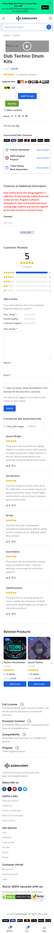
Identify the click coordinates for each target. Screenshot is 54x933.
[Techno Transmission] (15, 648)
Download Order (10, 874)
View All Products (10, 800)
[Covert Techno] (39, 648)
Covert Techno (35, 662)
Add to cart (27, 96)
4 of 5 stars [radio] (32, 314)
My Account (7, 869)
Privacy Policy (8, 820)
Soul (4, 832)
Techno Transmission (14, 662)
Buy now (12, 103)
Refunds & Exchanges (12, 815)
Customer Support (13, 323)
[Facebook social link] (12, 116)
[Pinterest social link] (19, 116)
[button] (27, 46)
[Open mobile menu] (3, 18)
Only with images (15, 426)
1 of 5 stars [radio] (25, 314)
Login (4, 879)
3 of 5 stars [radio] (30, 314)
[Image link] (16, 765)
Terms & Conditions (11, 810)
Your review (10, 328)
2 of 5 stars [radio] (27, 314)
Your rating (10, 314)
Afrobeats (7, 837)
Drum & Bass (8, 842)
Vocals (5, 852)
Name (7, 362)
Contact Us (7, 805)
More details (43, 149)
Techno (16, 35)
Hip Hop (6, 847)
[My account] (50, 18)
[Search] (48, 27)
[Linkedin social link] (23, 116)
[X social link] (15, 116)
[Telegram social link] (26, 116)
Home (7, 35)
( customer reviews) (26, 74)
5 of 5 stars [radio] (34, 314)
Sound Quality (11, 319)
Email (7, 375)
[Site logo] (27, 18)
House (5, 857)
